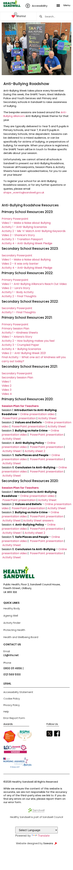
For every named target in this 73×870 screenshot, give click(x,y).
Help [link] (6, 711)
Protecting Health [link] (14, 630)
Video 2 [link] (6, 386)
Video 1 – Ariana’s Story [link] (17, 337)
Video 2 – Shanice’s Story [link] (18, 235)
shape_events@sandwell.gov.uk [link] (23, 192)
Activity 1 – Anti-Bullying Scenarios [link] (24, 227)
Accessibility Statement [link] (18, 692)
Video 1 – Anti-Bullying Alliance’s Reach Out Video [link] (34, 284)
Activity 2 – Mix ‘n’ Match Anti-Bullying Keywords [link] (34, 231)
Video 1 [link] (6, 382)
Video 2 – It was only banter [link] (20, 264)
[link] (11, 3)
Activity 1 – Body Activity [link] (18, 292)
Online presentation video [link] (37, 414)
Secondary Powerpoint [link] (17, 255)
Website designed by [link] (34, 843)
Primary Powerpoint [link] (15, 219)
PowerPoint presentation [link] (19, 418)
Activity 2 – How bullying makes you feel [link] (28, 341)
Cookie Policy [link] (11, 698)
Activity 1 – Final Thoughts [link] (19, 312)
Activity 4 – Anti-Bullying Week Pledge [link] (27, 243)
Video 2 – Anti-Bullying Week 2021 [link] (24, 353)
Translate (44, 835)
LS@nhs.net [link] (11, 655)
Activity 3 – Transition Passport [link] (22, 239)
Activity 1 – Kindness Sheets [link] (20, 333)
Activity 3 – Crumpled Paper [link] (20, 345)
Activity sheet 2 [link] (34, 451)
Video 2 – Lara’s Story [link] (16, 288)
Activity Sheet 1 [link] (12, 451)
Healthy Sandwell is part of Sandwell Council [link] (36, 817)
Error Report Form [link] (14, 718)
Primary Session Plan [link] (15, 328)
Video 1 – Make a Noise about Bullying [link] (26, 223)
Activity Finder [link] (12, 623)
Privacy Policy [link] (11, 705)
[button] (58, 5)
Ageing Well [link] (10, 615)
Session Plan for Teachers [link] (20, 406)
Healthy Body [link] (11, 608)
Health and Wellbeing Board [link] (20, 637)
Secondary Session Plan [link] (17, 377)
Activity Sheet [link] (47, 418)
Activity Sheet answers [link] (38, 520)
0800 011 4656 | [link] (13, 668)
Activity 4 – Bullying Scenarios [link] (21, 349)
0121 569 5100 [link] (12, 674)
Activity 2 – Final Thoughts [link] (19, 296)
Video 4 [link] (7, 394)
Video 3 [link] (6, 390)
